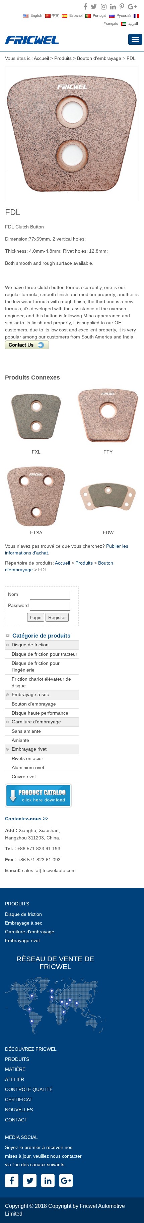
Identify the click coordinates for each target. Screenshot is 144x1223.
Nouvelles (19, 1109)
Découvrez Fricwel (31, 1049)
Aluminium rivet (28, 767)
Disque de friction (30, 644)
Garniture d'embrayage (36, 721)
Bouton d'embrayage (99, 58)
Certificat (18, 1099)
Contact (16, 1119)
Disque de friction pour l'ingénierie (36, 666)
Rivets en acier (27, 758)
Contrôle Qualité (29, 1089)
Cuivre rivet (24, 776)
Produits (63, 58)
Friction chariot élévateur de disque (41, 682)
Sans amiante (26, 731)
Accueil (41, 58)
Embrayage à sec (30, 694)
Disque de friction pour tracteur (44, 654)
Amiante (20, 740)
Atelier (14, 1079)
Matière (15, 1069)
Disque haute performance (40, 713)
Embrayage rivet (29, 749)
